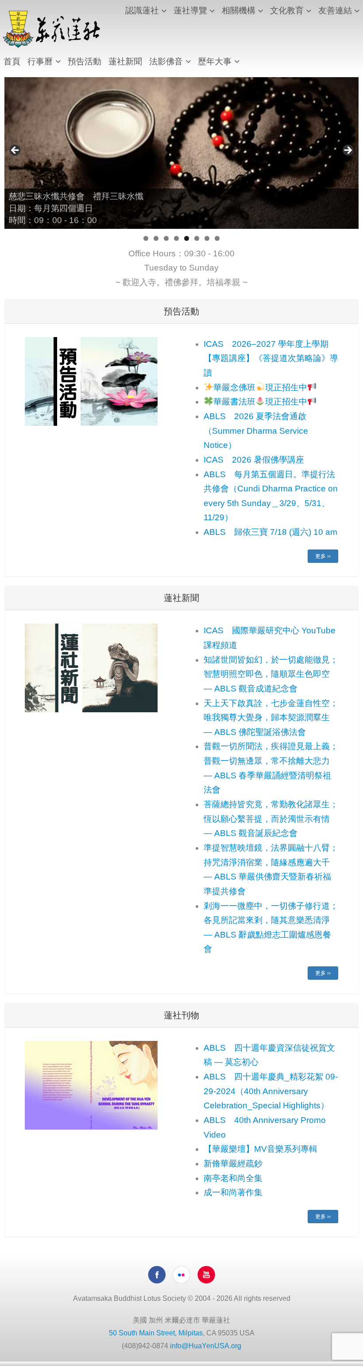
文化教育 (287, 10)
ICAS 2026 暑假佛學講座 (254, 459)
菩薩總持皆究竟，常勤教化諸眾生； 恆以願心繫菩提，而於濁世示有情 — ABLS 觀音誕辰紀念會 (271, 819)
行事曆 (40, 61)
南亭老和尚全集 (233, 1178)
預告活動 (84, 61)
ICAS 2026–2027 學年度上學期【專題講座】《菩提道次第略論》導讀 (271, 358)
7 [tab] (207, 238)
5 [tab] (186, 238)
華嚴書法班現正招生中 (260, 401)
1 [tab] (145, 238)
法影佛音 (166, 61)
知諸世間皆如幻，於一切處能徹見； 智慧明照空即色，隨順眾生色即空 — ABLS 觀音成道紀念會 (271, 674)
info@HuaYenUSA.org (205, 1346)
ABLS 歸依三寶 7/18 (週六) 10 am (270, 532)
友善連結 (335, 10)
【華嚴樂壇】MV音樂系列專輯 (260, 1149)
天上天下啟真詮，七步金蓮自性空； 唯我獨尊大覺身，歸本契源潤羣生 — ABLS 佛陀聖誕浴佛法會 (271, 718)
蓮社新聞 (125, 61)
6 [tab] (196, 238)
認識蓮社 (142, 10)
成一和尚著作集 (233, 1192)
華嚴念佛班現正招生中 (260, 387)
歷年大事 (215, 61)
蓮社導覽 (190, 10)
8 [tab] (217, 238)
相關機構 (238, 10)
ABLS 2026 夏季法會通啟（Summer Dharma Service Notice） (256, 431)
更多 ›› (323, 556)
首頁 (12, 61)
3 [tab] (166, 238)
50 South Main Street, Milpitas (156, 1333)
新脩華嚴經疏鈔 (233, 1163)
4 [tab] (176, 238)
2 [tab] (156, 238)
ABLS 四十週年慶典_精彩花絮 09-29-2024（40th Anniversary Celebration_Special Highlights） (271, 1091)
